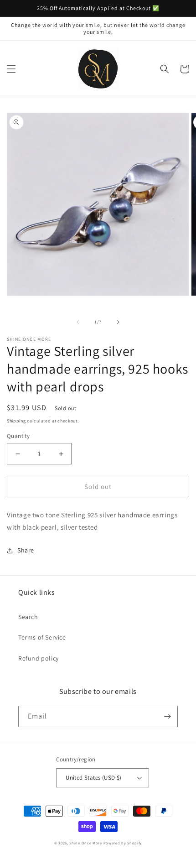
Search (28, 617)
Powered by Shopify (122, 842)
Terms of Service (42, 637)
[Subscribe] (167, 716)
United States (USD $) (93, 777)
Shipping (16, 421)
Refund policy (38, 658)
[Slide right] (118, 322)
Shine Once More (85, 842)
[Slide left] (78, 322)
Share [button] (25, 550)
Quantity (18, 436)
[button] (11, 69)
